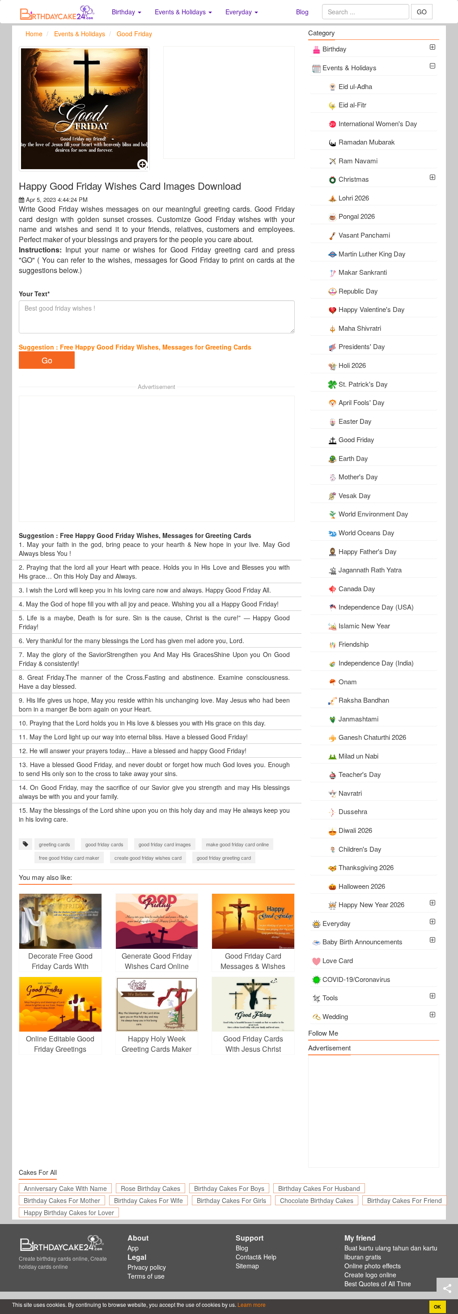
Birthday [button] (124, 11)
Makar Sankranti (363, 272)
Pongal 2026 (357, 216)
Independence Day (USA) (376, 606)
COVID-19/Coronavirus (356, 979)
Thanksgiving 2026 (366, 867)
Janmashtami (358, 718)
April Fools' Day (362, 402)
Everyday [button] (239, 11)
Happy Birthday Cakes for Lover (69, 1212)
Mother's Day (358, 476)
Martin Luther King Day (372, 253)
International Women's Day (378, 123)
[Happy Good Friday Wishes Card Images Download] (84, 108)
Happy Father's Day (368, 551)
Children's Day (360, 848)
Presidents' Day (362, 346)
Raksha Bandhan (364, 699)
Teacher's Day (360, 774)
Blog (302, 11)
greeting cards (54, 844)
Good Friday (356, 439)
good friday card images (165, 844)
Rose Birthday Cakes (150, 1188)
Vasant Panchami (364, 234)
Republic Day (358, 290)
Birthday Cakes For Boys (229, 1188)
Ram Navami (358, 160)
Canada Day (357, 588)
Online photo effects (372, 1265)
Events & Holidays (349, 67)
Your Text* (34, 293)
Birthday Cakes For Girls (231, 1200)
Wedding (335, 1016)
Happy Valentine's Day (372, 309)
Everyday (336, 923)
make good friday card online (237, 844)
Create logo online (370, 1274)
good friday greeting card (224, 857)
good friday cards (104, 844)
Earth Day (353, 458)
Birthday (334, 48)
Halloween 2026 (362, 886)
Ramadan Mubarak (367, 141)
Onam (348, 681)
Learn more (251, 1304)
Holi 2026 (352, 365)
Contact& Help (256, 1256)
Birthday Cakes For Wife (148, 1200)
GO (422, 11)
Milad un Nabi (358, 755)
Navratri (350, 793)
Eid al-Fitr (352, 104)
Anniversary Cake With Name (65, 1188)
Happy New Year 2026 (371, 904)
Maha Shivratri (360, 328)
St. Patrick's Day (363, 383)
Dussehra (353, 811)
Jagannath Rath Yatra (370, 569)
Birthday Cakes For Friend (404, 1200)
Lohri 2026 (354, 197)
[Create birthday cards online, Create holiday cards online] (58, 11)
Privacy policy (146, 1267)
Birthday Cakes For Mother (62, 1200)
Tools (330, 997)
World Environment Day (373, 513)
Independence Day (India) (376, 662)
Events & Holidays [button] (181, 11)
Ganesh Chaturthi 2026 (372, 737)
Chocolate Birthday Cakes (316, 1200)
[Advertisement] (229, 102)
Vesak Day (355, 495)
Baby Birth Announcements (362, 941)
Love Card (337, 960)
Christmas (354, 178)
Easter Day (355, 421)
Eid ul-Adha (355, 86)
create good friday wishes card (148, 857)
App (133, 1247)
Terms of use (146, 1275)
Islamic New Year (364, 625)
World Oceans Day (366, 532)
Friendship (354, 643)
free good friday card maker (69, 857)
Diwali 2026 (355, 830)
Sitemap (247, 1265)
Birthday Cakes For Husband (319, 1188)
